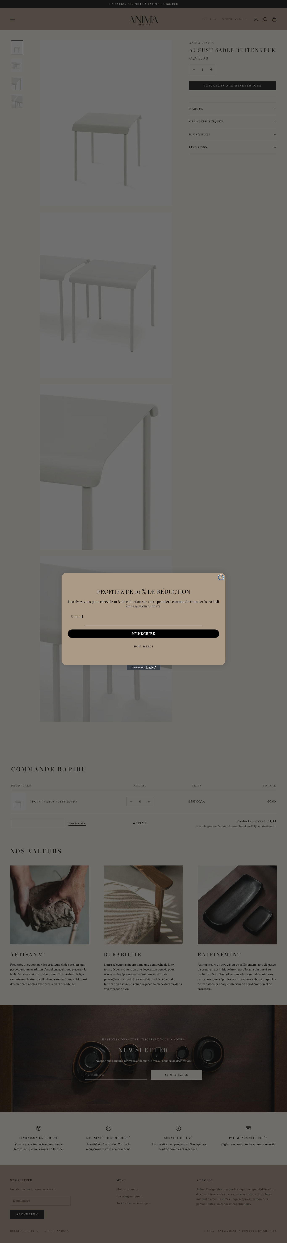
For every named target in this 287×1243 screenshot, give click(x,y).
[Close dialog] (220, 577)
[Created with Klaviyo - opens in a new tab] (143, 667)
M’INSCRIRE (143, 633)
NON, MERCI (143, 646)
